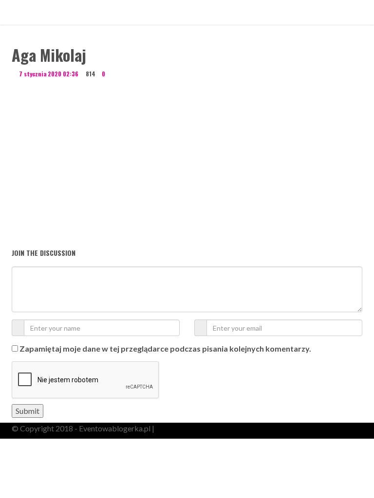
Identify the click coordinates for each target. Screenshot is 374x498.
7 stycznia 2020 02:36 (48, 74)
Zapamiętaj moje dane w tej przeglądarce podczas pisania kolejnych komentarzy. (165, 348)
